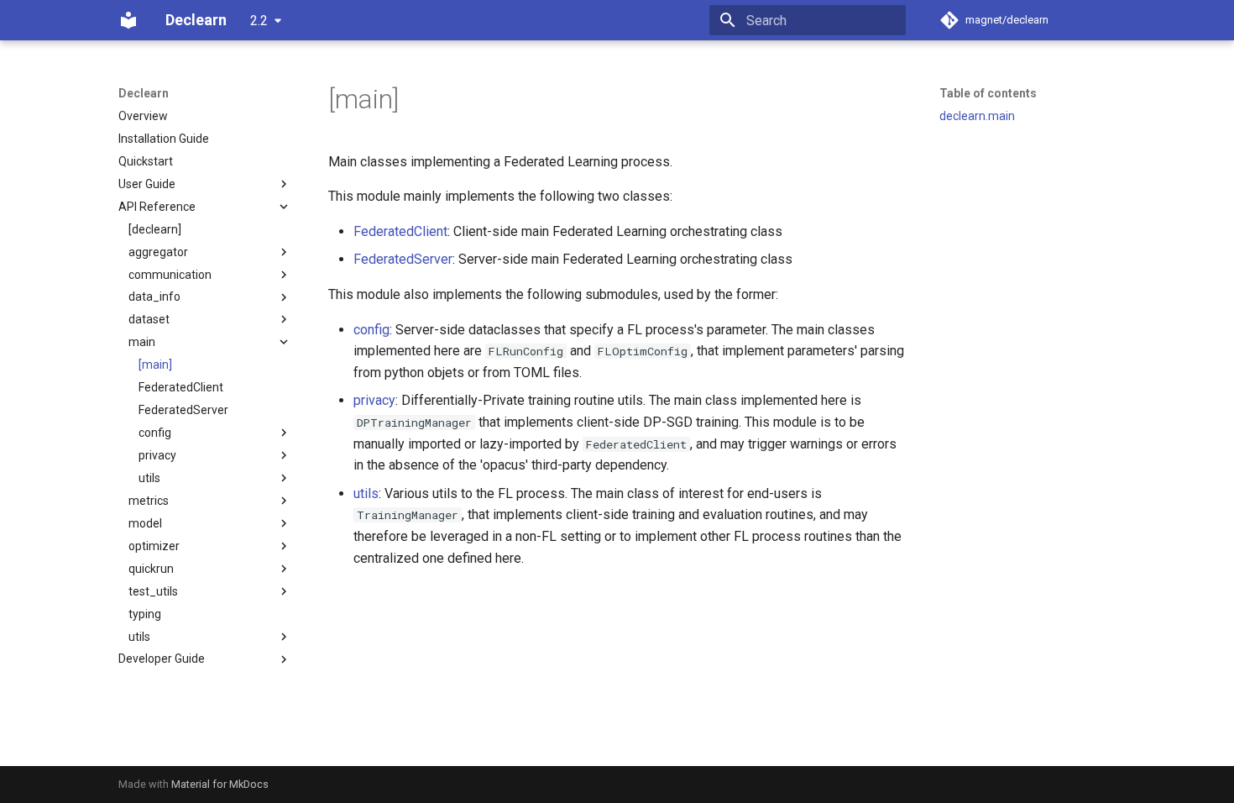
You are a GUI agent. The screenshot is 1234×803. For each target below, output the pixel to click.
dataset (149, 319)
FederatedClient (181, 387)
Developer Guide (161, 658)
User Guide (146, 184)
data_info (154, 296)
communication (170, 274)
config (155, 432)
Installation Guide (163, 138)
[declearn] (154, 229)
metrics (148, 500)
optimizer (154, 546)
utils (149, 478)
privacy (157, 455)
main (141, 342)
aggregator (158, 252)
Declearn (143, 93)
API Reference (157, 206)
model (145, 523)
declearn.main (977, 116)
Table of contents (988, 93)
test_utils (153, 591)
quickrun (151, 568)
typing (144, 614)
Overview (143, 116)
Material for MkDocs (220, 784)
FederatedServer (183, 410)
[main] (155, 364)
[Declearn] (128, 20)
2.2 (259, 21)
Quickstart (145, 161)
